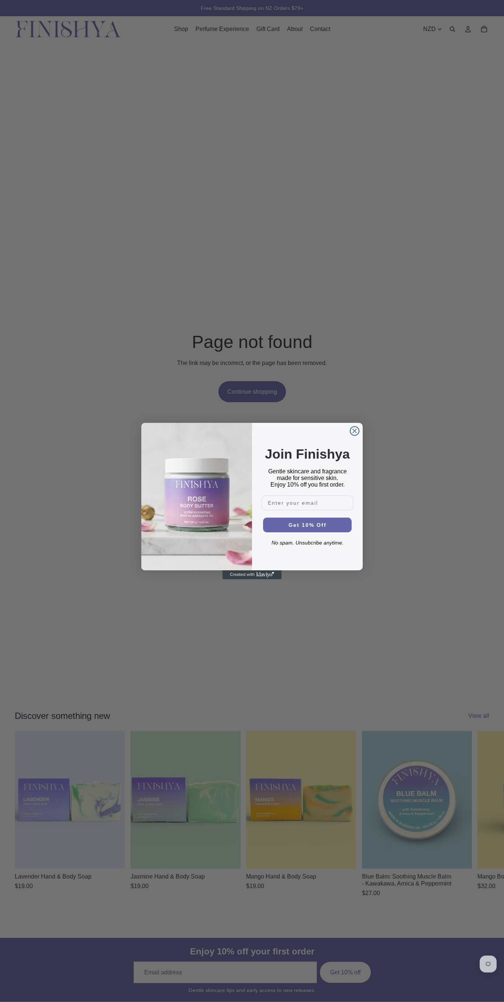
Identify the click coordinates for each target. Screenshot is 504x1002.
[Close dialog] (354, 431)
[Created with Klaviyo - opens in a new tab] (252, 574)
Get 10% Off (308, 525)
